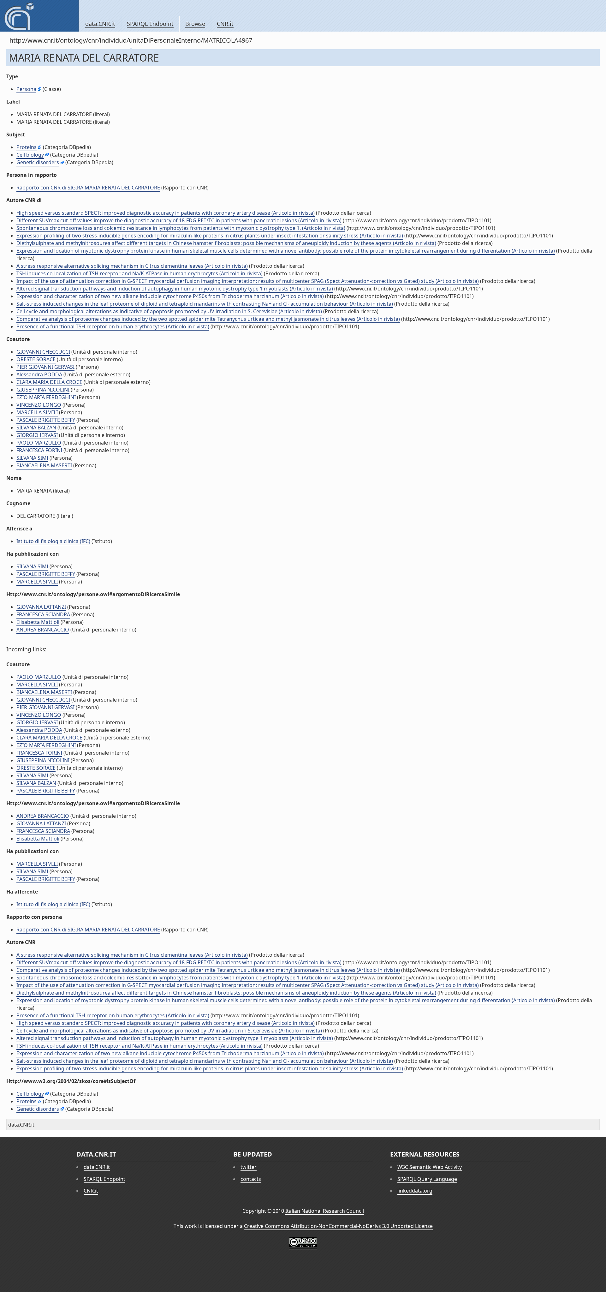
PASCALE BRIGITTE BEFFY (45, 419)
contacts (251, 1178)
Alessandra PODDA (39, 374)
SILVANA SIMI (32, 457)
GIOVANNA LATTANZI (41, 606)
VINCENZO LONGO (38, 404)
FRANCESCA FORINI (39, 450)
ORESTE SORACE (36, 359)
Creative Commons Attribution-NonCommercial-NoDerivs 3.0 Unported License (338, 1226)
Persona (26, 89)
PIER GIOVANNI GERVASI (45, 366)
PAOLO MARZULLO (38, 442)
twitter (249, 1166)
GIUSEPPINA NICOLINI (42, 389)
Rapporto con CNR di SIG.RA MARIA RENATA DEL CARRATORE (88, 187)
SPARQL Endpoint (150, 23)
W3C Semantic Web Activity (429, 1166)
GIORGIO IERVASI (37, 435)
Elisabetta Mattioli (37, 622)
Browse (195, 23)
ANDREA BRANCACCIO (42, 629)
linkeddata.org (414, 1190)
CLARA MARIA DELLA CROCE (49, 382)
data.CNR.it (100, 23)
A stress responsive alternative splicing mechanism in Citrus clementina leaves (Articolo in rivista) (132, 265)
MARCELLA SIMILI (37, 412)
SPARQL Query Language (427, 1178)
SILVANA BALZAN (36, 427)
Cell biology (30, 154)
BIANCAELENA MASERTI (44, 465)
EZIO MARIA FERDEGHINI (46, 397)
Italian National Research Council (324, 1210)
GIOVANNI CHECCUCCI (43, 351)
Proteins (26, 147)
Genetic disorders (37, 162)
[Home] (39, 16)
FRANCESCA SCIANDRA (43, 614)
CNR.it (225, 23)
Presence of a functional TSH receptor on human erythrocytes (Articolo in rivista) (112, 326)
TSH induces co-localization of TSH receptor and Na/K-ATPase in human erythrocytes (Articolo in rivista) (139, 273)
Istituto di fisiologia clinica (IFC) (53, 541)
